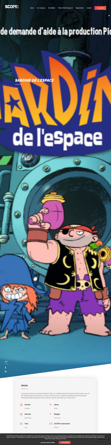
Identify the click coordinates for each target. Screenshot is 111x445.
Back (16, 88)
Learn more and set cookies (48, 442)
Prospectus (100, 8)
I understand (64, 442)
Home (32, 8)
